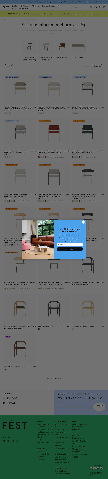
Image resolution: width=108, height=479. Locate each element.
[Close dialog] (83, 222)
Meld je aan (69, 249)
